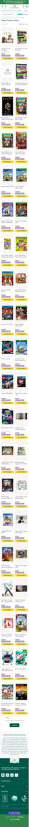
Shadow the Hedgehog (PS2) (20, 428)
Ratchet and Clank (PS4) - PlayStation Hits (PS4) (7, 222)
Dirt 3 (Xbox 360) (20, 669)
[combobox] (14, 10)
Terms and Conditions (14, 819)
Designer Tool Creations (5, 49)
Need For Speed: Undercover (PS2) (20, 704)
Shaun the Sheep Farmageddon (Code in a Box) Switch (20, 635)
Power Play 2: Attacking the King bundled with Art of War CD (7, 118)
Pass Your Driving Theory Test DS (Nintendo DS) (6, 635)
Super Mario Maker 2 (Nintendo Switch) (7, 256)
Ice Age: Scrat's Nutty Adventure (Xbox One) (20, 359)
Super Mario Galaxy (5, 428)
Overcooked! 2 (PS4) (5, 187)
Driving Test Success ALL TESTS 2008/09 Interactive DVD (20, 84)
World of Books (12, 816)
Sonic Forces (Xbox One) (20, 221)
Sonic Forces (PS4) (7, 324)
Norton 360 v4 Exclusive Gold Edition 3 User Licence (5, 84)
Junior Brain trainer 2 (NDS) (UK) (5, 463)
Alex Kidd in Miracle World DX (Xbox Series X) (6, 704)
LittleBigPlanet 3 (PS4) (6, 532)
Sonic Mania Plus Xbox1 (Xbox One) (20, 256)
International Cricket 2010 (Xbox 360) (7, 670)
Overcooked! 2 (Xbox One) (19, 187)
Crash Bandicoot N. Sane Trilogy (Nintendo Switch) (20, 118)
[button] (2, 6)
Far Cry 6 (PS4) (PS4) (5, 290)
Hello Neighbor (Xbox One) (19, 325)
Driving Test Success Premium (20, 49)
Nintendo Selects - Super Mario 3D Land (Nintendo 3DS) (20, 290)
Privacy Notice (20, 816)
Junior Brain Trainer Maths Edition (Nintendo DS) (20, 497)
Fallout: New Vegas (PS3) (20, 566)
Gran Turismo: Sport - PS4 (19, 394)
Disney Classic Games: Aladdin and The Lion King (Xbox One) (6, 566)
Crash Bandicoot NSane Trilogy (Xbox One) (6, 153)
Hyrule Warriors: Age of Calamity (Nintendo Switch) (20, 153)
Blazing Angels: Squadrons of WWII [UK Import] (20, 463)
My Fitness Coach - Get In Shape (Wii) (7, 600)
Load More (14, 725)
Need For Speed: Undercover (20, 600)
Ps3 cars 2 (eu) (5, 359)
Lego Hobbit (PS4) (6, 393)
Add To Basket (7, 58)
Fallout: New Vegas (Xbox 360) (20, 532)
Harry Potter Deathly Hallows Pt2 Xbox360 (6, 497)
